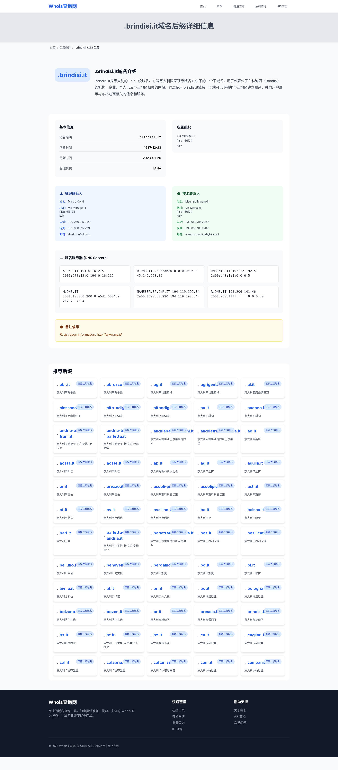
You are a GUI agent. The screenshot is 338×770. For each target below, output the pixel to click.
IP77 (220, 6)
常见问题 (240, 723)
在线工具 (178, 710)
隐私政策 (99, 745)
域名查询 (178, 716)
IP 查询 (177, 729)
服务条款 (113, 745)
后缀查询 (260, 6)
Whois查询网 (63, 6)
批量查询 (239, 6)
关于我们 (240, 710)
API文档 (282, 6)
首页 (203, 6)
